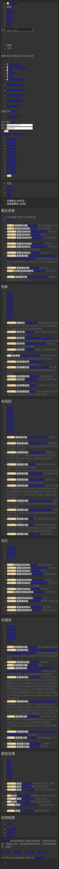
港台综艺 (11, 550)
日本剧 (10, 423)
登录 (6, 131)
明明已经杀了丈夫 (38, 443)
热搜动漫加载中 (15, 100)
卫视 (9, 769)
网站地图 (41, 852)
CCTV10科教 (27, 811)
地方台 (10, 772)
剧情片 (10, 308)
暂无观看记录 (14, 116)
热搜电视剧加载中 (16, 90)
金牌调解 (35, 252)
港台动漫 (11, 629)
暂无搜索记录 (14, 106)
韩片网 (10, 835)
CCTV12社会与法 (29, 805)
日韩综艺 (11, 553)
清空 (13, 111)
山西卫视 (26, 786)
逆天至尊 (32, 225)
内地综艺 (11, 547)
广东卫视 (26, 783)
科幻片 (10, 302)
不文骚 (33, 385)
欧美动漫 (11, 635)
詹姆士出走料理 (39, 231)
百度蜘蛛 (17, 852)
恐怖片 (10, 305)
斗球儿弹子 (34, 677)
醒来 (31, 519)
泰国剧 (10, 426)
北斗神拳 (32, 737)
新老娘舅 (35, 234)
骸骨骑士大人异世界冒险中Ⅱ (43, 701)
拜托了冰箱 (34, 601)
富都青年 (29, 349)
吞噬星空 (34, 746)
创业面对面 (36, 607)
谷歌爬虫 (29, 852)
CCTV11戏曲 (28, 789)
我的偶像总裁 (35, 473)
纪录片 (10, 314)
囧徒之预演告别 (37, 485)
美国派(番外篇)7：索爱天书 (39, 338)
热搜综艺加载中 (15, 95)
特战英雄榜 (34, 534)
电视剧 (10, 13)
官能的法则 (31, 379)
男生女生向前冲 (39, 246)
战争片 (10, 311)
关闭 (3, 59)
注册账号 (18, 134)
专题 (9, 22)
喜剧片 (10, 296)
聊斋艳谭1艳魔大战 (30, 355)
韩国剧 (10, 414)
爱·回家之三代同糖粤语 (40, 510)
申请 (9, 824)
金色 (31, 525)
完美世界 (34, 268)
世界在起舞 (33, 716)
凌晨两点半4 (31, 323)
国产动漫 (11, 626)
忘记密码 (5, 134)
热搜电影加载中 (15, 84)
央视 (9, 775)
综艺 (9, 16)
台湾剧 (10, 420)
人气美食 (36, 610)
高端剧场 (11, 829)
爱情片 (10, 299)
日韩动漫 (11, 632)
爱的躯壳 (34, 376)
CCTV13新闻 (23, 801)
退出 (9, 175)
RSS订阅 (5, 852)
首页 (9, 6)
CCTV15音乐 (23, 795)
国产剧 (10, 408)
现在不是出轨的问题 (37, 277)
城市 (9, 763)
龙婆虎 (32, 464)
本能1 (32, 391)
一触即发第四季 (37, 452)
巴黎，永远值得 (37, 479)
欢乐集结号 (38, 243)
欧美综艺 (11, 556)
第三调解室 (38, 237)
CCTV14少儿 (28, 798)
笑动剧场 (37, 598)
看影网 (10, 832)
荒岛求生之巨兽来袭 (35, 343)
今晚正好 (29, 332)
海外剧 (10, 429)
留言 (9, 25)
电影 (9, 9)
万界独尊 (32, 665)
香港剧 (10, 411)
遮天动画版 (35, 743)
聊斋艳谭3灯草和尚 (39, 367)
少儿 (9, 760)
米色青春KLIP (37, 361)
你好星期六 (39, 271)
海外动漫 (11, 638)
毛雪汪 (33, 228)
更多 (9, 220)
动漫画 (10, 19)
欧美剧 (10, 417)
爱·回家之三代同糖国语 (40, 500)
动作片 (10, 293)
